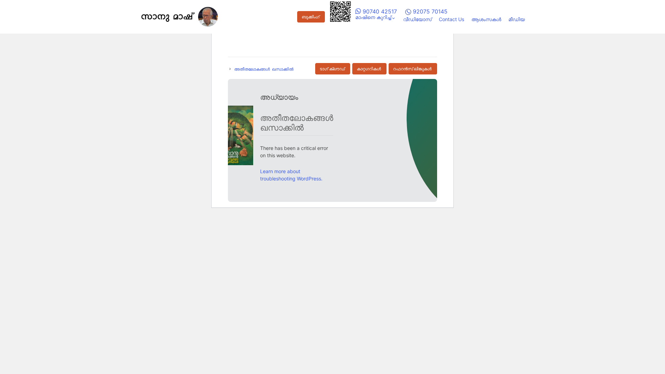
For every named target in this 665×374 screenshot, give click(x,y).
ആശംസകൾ (486, 19)
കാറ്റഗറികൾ (369, 68)
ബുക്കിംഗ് (310, 17)
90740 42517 (379, 11)
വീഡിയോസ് (417, 19)
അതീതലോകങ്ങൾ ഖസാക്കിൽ (263, 69)
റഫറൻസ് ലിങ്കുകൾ (412, 68)
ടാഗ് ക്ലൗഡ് (332, 68)
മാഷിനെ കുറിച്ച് (373, 17)
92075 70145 (429, 11)
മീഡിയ (516, 19)
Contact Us (451, 19)
